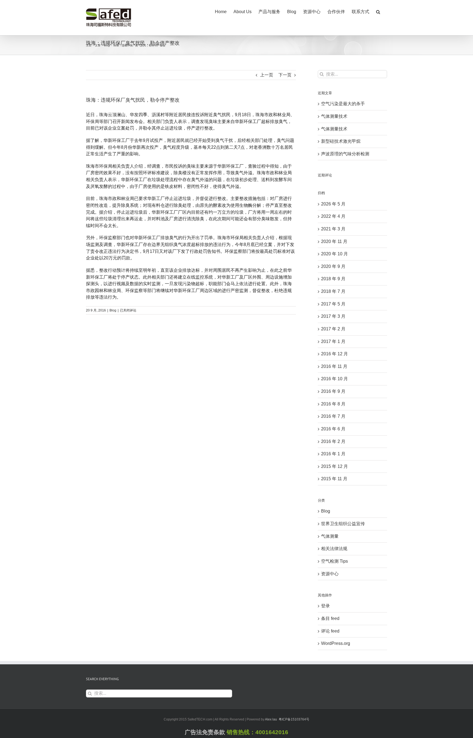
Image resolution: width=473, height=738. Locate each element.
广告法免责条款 (205, 732)
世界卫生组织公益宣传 (343, 523)
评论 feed (330, 631)
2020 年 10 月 (334, 253)
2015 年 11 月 (334, 478)
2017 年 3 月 (333, 316)
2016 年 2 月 (333, 441)
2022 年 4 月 (333, 216)
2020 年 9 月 (333, 266)
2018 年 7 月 (333, 291)
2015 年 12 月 (334, 466)
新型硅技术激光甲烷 (340, 141)
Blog (112, 310)
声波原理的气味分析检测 (345, 153)
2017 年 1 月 (333, 341)
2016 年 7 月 (333, 416)
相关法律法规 (334, 548)
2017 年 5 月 (333, 304)
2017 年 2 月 (333, 329)
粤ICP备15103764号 (294, 719)
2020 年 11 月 (334, 241)
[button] (378, 11)
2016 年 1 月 (333, 453)
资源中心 (330, 573)
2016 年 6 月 (333, 429)
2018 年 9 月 (333, 278)
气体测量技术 (334, 116)
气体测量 (330, 536)
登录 (325, 605)
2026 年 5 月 (333, 204)
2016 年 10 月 (334, 378)
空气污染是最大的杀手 (343, 103)
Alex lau (271, 719)
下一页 (285, 75)
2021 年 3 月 (333, 229)
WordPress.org (335, 643)
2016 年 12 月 (334, 353)
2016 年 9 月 (333, 391)
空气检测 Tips (334, 561)
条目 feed (330, 618)
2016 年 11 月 (334, 366)
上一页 (266, 75)
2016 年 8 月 (333, 404)
